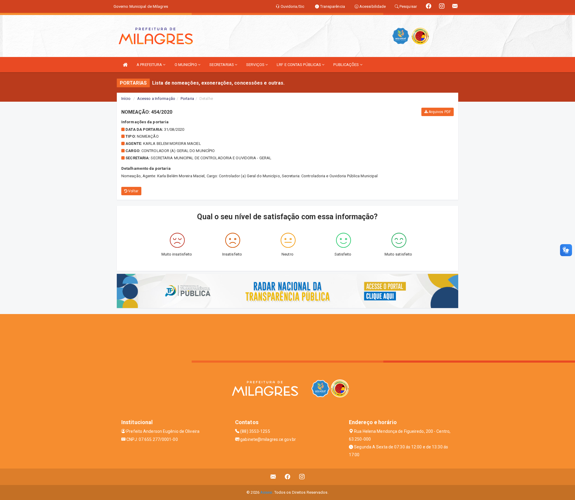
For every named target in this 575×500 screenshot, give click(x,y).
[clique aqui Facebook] (287, 477)
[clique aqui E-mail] (273, 477)
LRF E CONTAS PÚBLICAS (299, 64)
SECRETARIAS (222, 64)
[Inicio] (125, 64)
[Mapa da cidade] (287, 336)
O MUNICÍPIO (186, 64)
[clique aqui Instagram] (302, 477)
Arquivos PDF (439, 112)
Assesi (266, 492)
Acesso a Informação (156, 98)
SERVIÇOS (255, 64)
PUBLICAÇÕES (346, 64)
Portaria (187, 98)
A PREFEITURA (150, 64)
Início (126, 98)
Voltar (132, 191)
